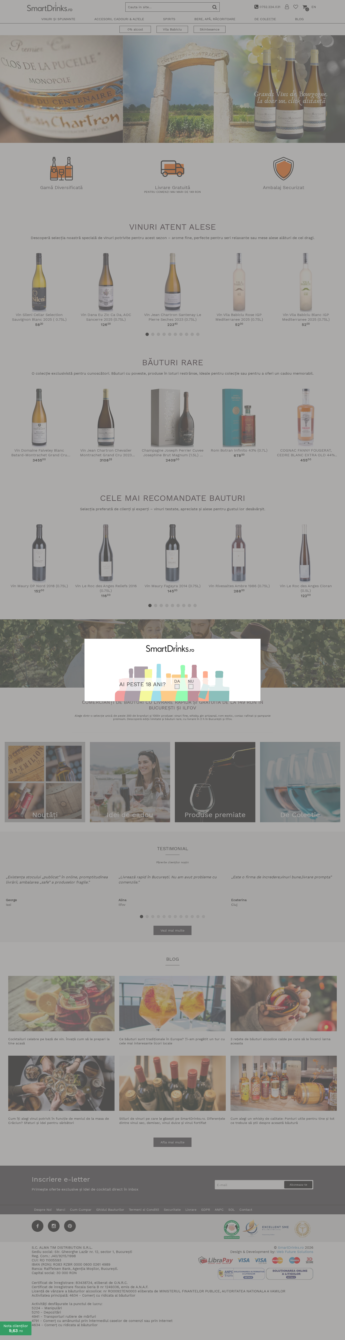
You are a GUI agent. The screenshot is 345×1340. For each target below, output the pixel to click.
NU (191, 681)
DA (177, 681)
